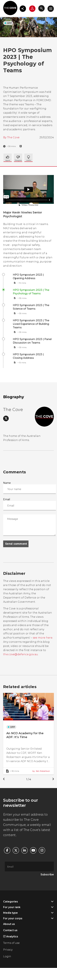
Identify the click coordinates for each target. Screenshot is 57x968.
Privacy (8, 949)
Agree (7, 158)
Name (7, 482)
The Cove (13, 137)
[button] (23, 8)
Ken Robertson (41, 771)
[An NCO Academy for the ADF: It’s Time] (28, 733)
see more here (42, 637)
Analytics (12, 936)
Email (6, 499)
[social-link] (6, 418)
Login (7, 956)
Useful (18, 158)
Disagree (28, 158)
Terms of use (11, 942)
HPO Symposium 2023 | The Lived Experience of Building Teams (31, 324)
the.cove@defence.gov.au (20, 654)
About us (9, 924)
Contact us (10, 930)
